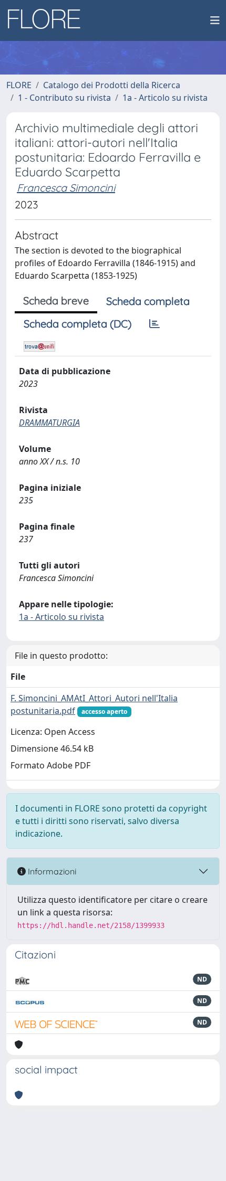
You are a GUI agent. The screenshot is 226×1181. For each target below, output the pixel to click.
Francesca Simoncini (66, 187)
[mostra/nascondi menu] (215, 20)
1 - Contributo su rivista (64, 97)
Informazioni (51, 871)
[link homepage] (47, 20)
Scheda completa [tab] (148, 301)
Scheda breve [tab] (56, 300)
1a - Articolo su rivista (165, 97)
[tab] (154, 324)
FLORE (19, 85)
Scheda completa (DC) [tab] (77, 323)
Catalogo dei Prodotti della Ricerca (111, 85)
